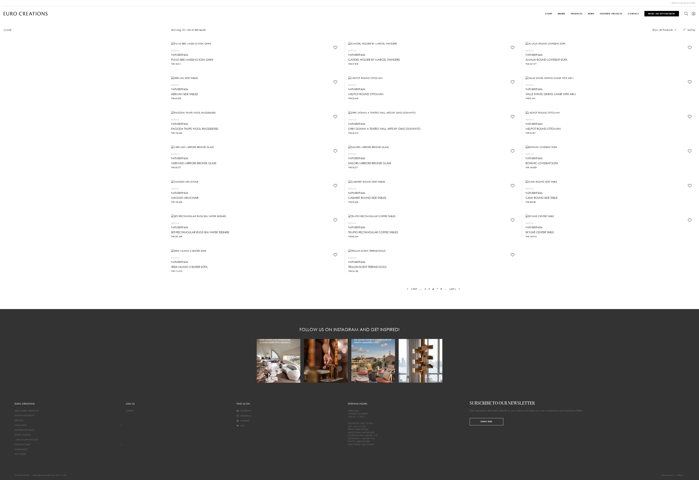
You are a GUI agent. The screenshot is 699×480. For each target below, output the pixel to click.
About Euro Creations (26, 410)
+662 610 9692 (367, 432)
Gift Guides (20, 454)
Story (548, 13)
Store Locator (23, 435)
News (591, 13)
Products (576, 13)
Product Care (22, 444)
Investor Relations (24, 415)
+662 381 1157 (371, 435)
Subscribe (486, 421)
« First (414, 288)
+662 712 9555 (366, 423)
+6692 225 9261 (361, 429)
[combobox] (664, 29)
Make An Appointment (661, 13)
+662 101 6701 (359, 426)
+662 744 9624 (367, 444)
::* (683, 475)
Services (19, 420)
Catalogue (21, 425)
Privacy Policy (667, 475)
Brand (561, 13)
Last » (452, 288)
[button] (335, 48)
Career (129, 410)
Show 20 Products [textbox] (665, 30)
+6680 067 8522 (363, 441)
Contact (633, 13)
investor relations (683, 3)
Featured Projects (611, 13)
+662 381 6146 (368, 438)
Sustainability (21, 449)
